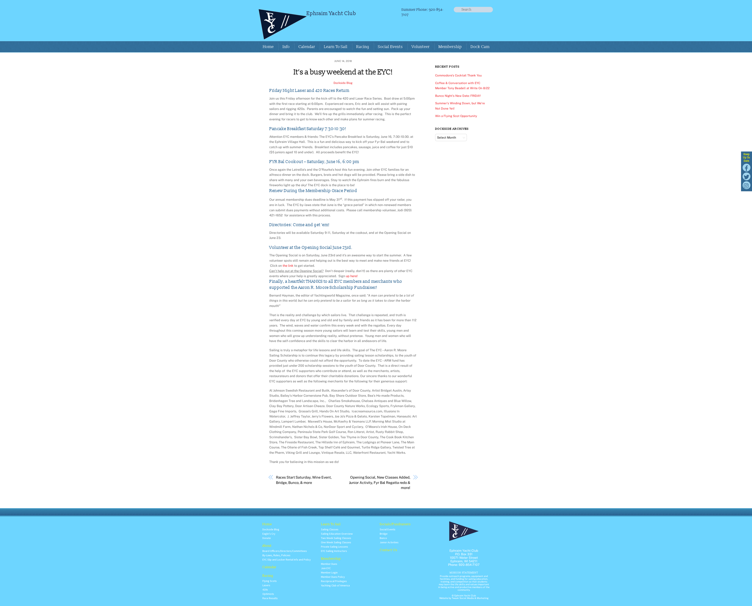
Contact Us (388, 550)
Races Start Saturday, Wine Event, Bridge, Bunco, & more (304, 479)
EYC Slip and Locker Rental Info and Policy (286, 559)
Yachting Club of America (335, 585)
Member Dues (329, 564)
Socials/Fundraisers (395, 524)
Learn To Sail (335, 46)
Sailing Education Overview (337, 533)
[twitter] (746, 176)
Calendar (306, 46)
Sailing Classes (329, 529)
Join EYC (326, 568)
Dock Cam (480, 46)
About (267, 546)
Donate (266, 538)
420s (265, 589)
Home (268, 46)
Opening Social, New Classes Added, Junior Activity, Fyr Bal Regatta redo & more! (379, 482)
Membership (450, 46)
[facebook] (746, 167)
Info (286, 46)
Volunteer (421, 46)
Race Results (270, 598)
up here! (352, 276)
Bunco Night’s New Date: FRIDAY (458, 95)
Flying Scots (269, 581)
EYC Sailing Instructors (334, 551)
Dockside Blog (343, 82)
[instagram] (746, 185)
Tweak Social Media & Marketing (470, 598)
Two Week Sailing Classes (336, 538)
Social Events (390, 46)
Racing (362, 46)
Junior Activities (389, 542)
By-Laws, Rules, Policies (276, 555)
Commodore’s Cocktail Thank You (458, 75)
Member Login (329, 572)
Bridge (384, 533)
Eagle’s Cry (268, 533)
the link (288, 266)
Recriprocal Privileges (334, 581)
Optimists (268, 594)
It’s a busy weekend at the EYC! (343, 72)
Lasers (266, 585)
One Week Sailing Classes (336, 542)
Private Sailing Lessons (334, 546)
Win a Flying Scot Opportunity (456, 116)
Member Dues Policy (333, 577)
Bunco (383, 538)
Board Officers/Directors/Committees (284, 551)
